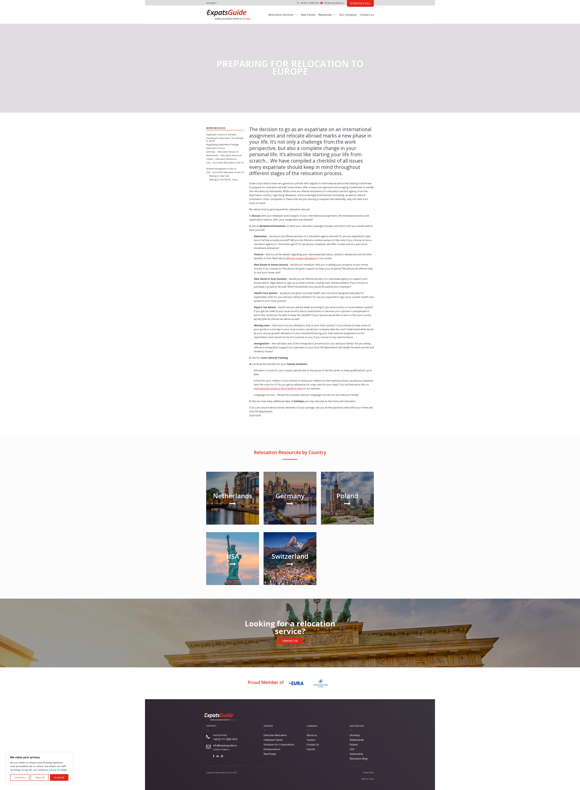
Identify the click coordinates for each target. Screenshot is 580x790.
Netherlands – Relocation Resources (224, 155)
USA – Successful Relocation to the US (225, 162)
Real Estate (308, 14)
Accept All (59, 777)
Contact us (367, 14)
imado (371, 779)
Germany (355, 735)
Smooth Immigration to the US (221, 168)
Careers (311, 740)
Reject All (39, 777)
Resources (325, 14)
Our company (348, 14)
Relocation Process (215, 148)
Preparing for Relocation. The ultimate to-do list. (224, 139)
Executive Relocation (275, 735)
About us (312, 735)
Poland (354, 744)
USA (352, 749)
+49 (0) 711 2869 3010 (309, 3)
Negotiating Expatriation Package (222, 144)
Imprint (311, 749)
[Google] (223, 756)
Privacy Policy (368, 772)
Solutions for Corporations (279, 744)
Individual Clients (273, 740)
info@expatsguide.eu (334, 3)
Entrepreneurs (272, 749)
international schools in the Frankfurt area (278, 388)
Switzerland (356, 754)
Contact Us (290, 641)
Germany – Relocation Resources (222, 151)
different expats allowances (301, 258)
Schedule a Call (360, 3)
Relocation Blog (358, 758)
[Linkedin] (218, 756)
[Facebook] (214, 756)
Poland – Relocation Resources (221, 159)
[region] (39, 768)
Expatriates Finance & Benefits (221, 134)
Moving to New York (219, 175)
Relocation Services (280, 14)
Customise (20, 777)
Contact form (220, 749)
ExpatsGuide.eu (220, 772)
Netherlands (357, 740)
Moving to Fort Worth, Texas (223, 179)
